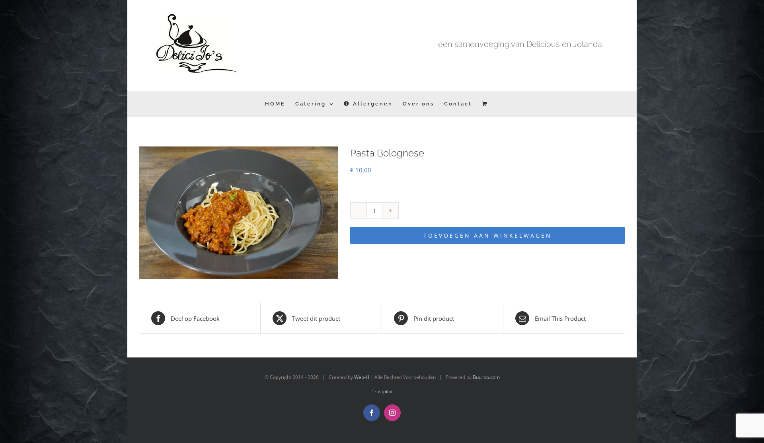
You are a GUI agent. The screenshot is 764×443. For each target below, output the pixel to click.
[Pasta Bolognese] (238, 212)
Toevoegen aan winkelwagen (487, 235)
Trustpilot (382, 391)
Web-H (361, 377)
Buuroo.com (486, 377)
